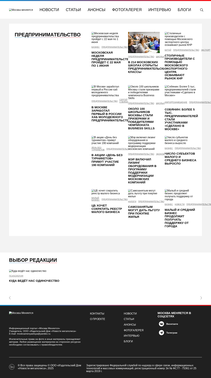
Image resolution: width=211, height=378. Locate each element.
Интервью (159, 9)
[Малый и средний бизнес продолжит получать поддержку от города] (180, 195)
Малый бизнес (95, 199)
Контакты (97, 313)
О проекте (97, 319)
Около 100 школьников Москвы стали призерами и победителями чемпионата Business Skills (141, 118)
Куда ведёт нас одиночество (34, 280)
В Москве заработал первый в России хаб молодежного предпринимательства (111, 114)
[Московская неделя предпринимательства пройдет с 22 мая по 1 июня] (107, 37)
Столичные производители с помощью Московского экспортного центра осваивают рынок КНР (180, 67)
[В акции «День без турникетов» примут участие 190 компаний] (107, 140)
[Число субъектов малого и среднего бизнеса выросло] (180, 140)
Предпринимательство (115, 47)
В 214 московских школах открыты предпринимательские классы (147, 67)
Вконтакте (172, 324)
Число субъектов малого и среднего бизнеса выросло (180, 158)
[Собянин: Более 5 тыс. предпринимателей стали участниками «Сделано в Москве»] (180, 91)
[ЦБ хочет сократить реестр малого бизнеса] (107, 192)
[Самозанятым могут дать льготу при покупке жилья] (144, 193)
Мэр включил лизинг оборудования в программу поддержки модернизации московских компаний (142, 171)
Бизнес (95, 47)
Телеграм (171, 332)
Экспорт (205, 50)
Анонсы (96, 9)
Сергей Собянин (124, 101)
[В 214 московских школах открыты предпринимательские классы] (144, 42)
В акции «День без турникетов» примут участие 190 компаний (106, 160)
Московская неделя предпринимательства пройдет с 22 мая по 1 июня (111, 59)
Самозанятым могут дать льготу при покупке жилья (144, 211)
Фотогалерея (127, 9)
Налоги (132, 202)
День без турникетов (98, 149)
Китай (168, 50)
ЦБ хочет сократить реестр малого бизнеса (106, 209)
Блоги (184, 9)
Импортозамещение (176, 102)
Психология (16, 276)
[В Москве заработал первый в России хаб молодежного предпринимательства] (107, 91)
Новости (49, 9)
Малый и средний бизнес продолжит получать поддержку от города (180, 218)
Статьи (73, 9)
